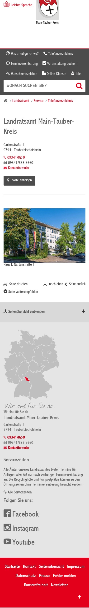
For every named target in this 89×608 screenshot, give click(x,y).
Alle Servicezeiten (20, 493)
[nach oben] (79, 597)
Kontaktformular (18, 168)
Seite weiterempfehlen (22, 292)
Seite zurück (76, 284)
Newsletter (59, 585)
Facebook (25, 515)
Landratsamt (20, 101)
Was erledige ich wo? (24, 54)
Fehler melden (64, 576)
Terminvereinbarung (24, 64)
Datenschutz (26, 576)
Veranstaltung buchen (61, 64)
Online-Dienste (56, 74)
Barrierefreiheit (36, 585)
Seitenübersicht (51, 567)
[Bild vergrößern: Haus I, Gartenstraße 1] (44, 235)
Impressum (75, 567)
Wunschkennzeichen (23, 74)
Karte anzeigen (22, 180)
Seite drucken (18, 284)
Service (38, 101)
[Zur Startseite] (47, 12)
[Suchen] (79, 85)
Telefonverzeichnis (60, 54)
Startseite (12, 567)
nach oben (55, 284)
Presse (44, 576)
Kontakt (29, 567)
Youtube (23, 543)
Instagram (25, 529)
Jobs (78, 74)
